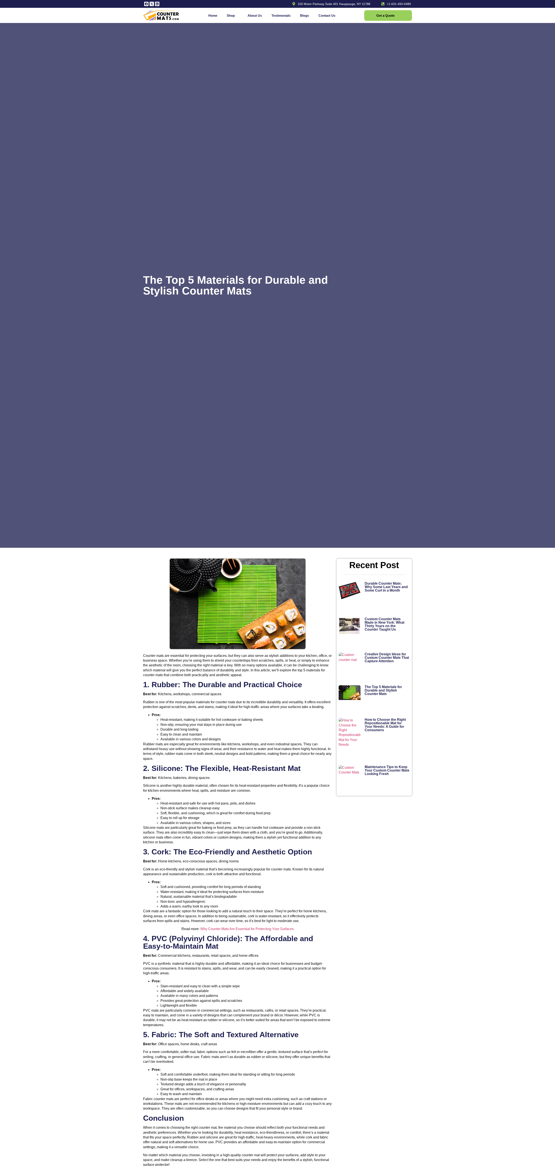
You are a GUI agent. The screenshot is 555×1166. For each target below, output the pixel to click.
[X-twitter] (152, 4)
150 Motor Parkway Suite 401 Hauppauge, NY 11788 (334, 4)
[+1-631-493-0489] (383, 4)
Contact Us (326, 15)
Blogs (304, 15)
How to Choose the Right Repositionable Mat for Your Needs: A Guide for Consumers (385, 725)
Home (212, 15)
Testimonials (281, 15)
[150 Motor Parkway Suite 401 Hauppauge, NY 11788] (293, 4)
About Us (255, 15)
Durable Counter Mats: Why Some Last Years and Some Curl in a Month (386, 587)
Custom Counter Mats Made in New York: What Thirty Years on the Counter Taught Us (384, 624)
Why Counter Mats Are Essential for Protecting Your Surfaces (247, 929)
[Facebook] (146, 4)
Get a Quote (385, 15)
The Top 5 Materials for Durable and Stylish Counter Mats (383, 690)
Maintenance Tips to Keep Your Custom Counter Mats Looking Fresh (387, 770)
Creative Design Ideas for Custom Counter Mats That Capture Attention (387, 657)
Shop (231, 15)
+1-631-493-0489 (399, 4)
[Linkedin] (157, 4)
